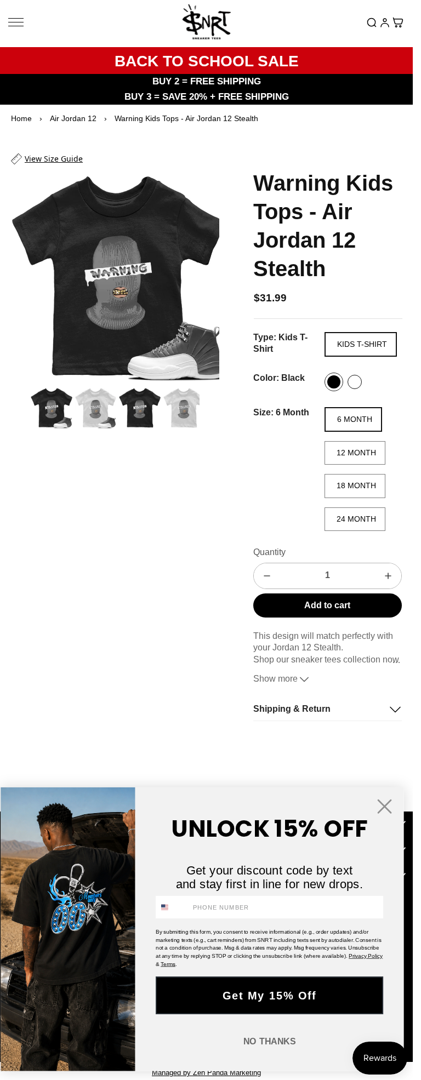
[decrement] (267, 575)
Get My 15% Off (270, 995)
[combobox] (172, 907)
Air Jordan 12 (73, 118)
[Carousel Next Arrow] (203, 272)
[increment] (388, 575)
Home (21, 118)
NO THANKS (269, 1042)
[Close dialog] (384, 806)
